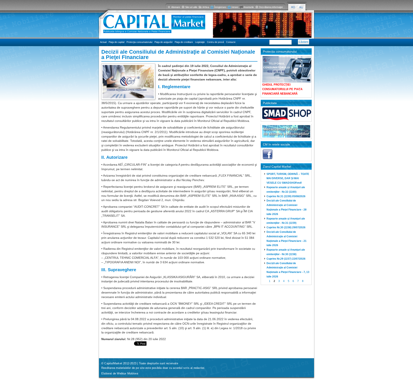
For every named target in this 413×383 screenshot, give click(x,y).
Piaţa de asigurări (163, 42)
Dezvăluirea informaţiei (271, 7)
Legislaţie (200, 42)
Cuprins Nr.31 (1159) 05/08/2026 (286, 196)
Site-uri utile (191, 7)
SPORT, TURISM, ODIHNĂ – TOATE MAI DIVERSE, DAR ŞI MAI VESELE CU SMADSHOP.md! (288, 179)
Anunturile (248, 7)
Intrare (234, 7)
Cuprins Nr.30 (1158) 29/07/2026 (286, 227)
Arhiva (205, 7)
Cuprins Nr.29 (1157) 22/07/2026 (286, 258)
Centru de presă (215, 42)
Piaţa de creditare (184, 42)
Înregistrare (220, 7)
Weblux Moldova (127, 373)
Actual (103, 42)
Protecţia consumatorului (139, 42)
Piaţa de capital (116, 42)
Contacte (231, 42)
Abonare (175, 7)
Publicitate (270, 103)
